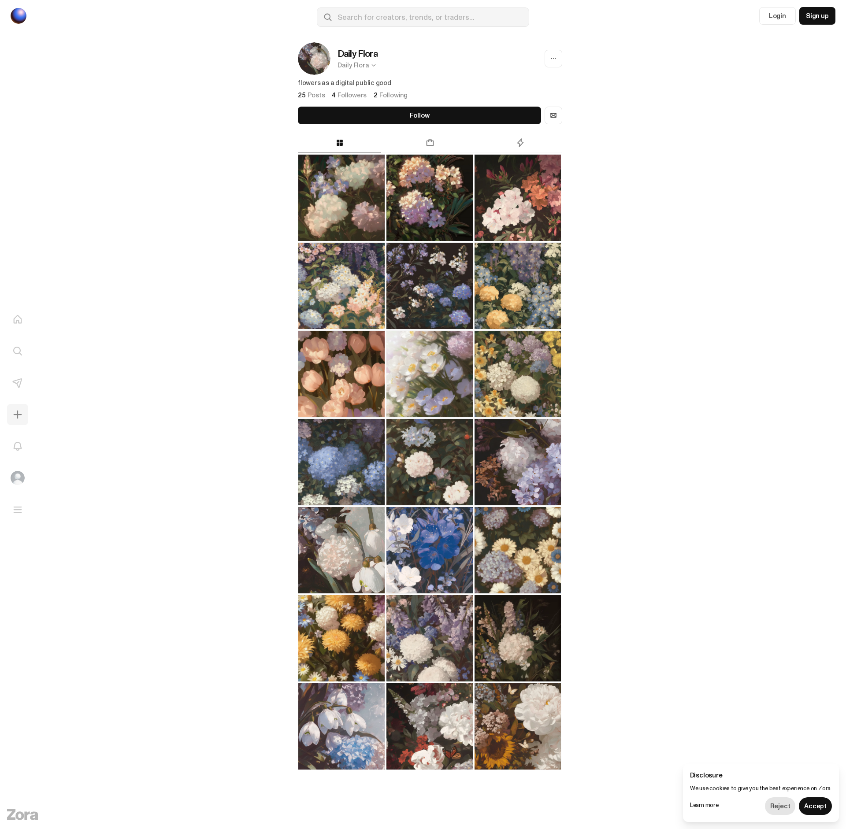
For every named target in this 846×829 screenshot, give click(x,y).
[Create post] (17, 414)
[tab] (339, 143)
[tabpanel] (430, 491)
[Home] (17, 319)
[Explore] (17, 351)
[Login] (17, 478)
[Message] (553, 115)
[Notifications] (17, 446)
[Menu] (17, 509)
